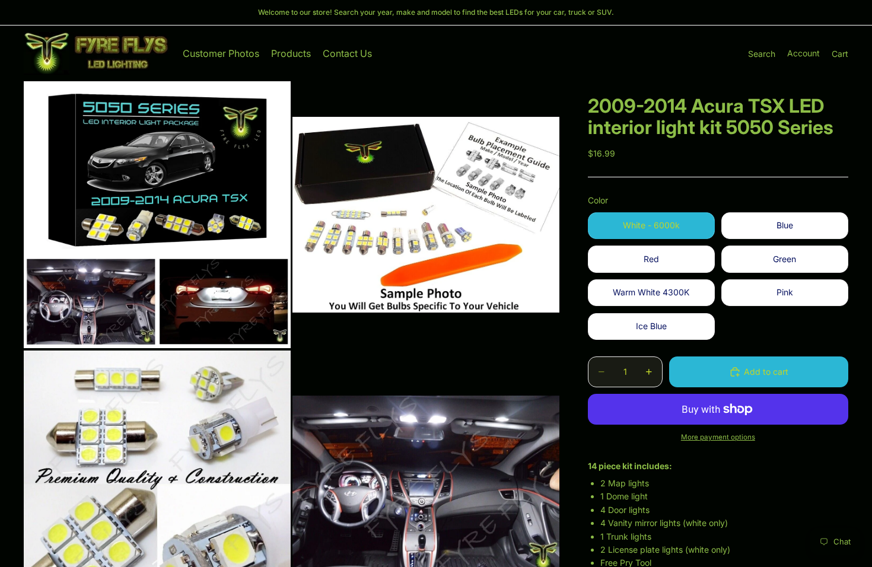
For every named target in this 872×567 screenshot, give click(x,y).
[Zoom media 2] (425, 214)
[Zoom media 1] (157, 214)
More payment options (718, 437)
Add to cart (766, 372)
